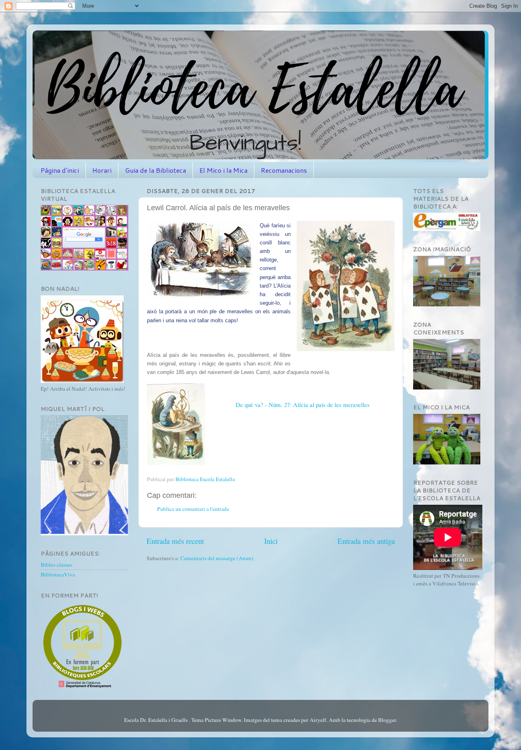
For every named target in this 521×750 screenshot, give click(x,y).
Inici (271, 541)
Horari (102, 170)
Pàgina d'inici (60, 170)
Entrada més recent (175, 541)
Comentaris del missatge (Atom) (217, 558)
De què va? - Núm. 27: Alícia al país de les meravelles (303, 404)
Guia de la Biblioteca (155, 170)
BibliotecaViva (58, 574)
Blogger (387, 720)
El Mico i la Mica (223, 170)
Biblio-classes (56, 564)
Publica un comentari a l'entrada (193, 508)
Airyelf (318, 720)
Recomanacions (284, 170)
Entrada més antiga (366, 541)
